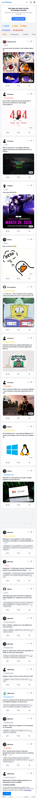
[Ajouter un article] (27, 2)
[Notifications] (31, 2)
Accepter (6, 793)
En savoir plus (27, 790)
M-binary (8, 2)
